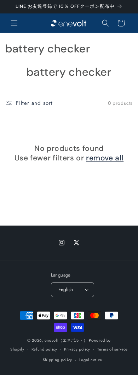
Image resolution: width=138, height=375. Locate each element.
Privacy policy (77, 349)
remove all (104, 158)
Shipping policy (58, 360)
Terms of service (112, 349)
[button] (14, 23)
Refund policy (44, 349)
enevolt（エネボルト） (66, 340)
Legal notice (90, 360)
